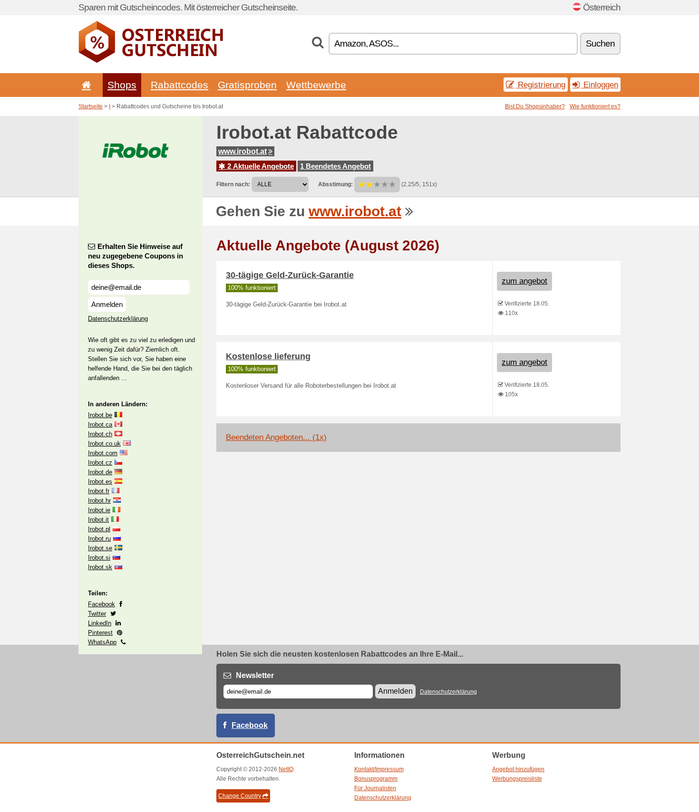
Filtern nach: (233, 184)
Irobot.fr (98, 491)
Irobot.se (100, 548)
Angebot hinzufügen (518, 769)
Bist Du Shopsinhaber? (535, 106)
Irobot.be (100, 415)
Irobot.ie (99, 510)
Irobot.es (100, 481)
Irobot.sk (100, 567)
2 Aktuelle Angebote (259, 166)
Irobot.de (100, 472)
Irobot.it (98, 519)
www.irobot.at (242, 151)
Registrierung (540, 84)
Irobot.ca (100, 424)
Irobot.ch (100, 434)
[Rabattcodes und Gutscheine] (150, 60)
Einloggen (599, 84)
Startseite (90, 106)
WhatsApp (102, 642)
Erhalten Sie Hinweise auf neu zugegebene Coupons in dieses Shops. (135, 255)
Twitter (97, 613)
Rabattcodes (179, 84)
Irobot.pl (99, 529)
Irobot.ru (99, 538)
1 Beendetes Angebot (335, 166)
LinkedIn (99, 623)
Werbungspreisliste (517, 778)
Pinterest (100, 632)
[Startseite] (84, 84)
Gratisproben (247, 84)
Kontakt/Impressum (379, 769)
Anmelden (107, 304)
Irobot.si (99, 557)
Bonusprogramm (376, 778)
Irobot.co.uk (104, 443)
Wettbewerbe (316, 84)
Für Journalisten (375, 788)
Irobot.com (102, 453)
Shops (121, 84)
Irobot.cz (100, 462)
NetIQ (286, 769)
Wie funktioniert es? (595, 106)
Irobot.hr (99, 500)
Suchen (600, 43)
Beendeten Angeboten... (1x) (276, 437)
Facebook (101, 604)
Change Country (239, 796)
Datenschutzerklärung (118, 318)
